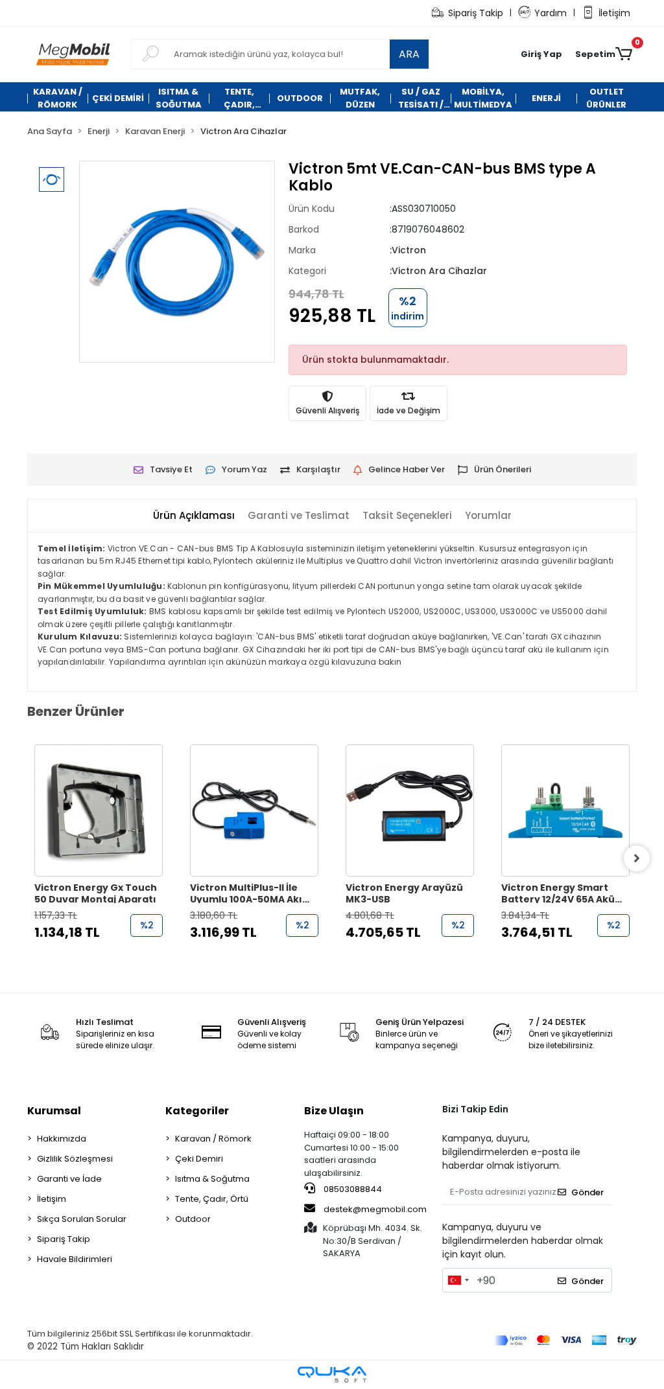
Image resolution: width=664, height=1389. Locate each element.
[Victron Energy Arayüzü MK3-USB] (409, 810)
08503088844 (352, 1189)
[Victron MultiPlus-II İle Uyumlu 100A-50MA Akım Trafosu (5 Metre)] (254, 810)
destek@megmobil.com (375, 1209)
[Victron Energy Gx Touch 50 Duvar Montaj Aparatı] (98, 810)
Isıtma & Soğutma (212, 1179)
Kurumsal (54, 1110)
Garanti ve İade (69, 1179)
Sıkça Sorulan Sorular (81, 1219)
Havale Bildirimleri (74, 1259)
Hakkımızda (61, 1138)
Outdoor (193, 1219)
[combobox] (458, 1280)
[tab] (194, 516)
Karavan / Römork (213, 1138)
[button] (541, 54)
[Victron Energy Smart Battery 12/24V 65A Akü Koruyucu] (565, 810)
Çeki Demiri (199, 1159)
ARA (409, 54)
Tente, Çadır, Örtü (211, 1199)
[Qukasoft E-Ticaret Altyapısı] (332, 1374)
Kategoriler (197, 1110)
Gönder (587, 1192)
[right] (636, 858)
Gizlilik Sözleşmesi (75, 1159)
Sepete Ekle (105, 958)
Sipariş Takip (475, 12)
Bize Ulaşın (334, 1110)
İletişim (614, 12)
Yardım (550, 12)
